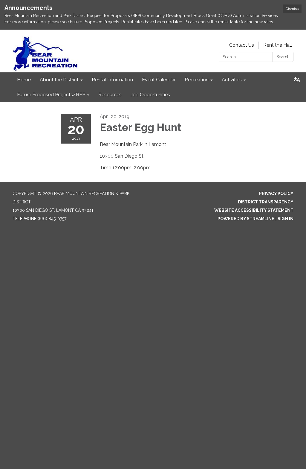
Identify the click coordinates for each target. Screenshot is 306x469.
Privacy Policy (276, 193)
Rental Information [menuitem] (112, 80)
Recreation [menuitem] (197, 80)
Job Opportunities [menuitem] (150, 95)
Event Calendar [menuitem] (159, 80)
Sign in (285, 218)
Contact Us (241, 45)
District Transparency (265, 202)
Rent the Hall (277, 45)
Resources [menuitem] (110, 95)
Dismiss (292, 9)
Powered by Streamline (246, 218)
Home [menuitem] (24, 80)
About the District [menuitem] (59, 80)
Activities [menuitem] (232, 80)
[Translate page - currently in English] (297, 79)
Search (283, 56)
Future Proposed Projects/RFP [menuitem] (51, 95)
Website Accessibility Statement (253, 210)
